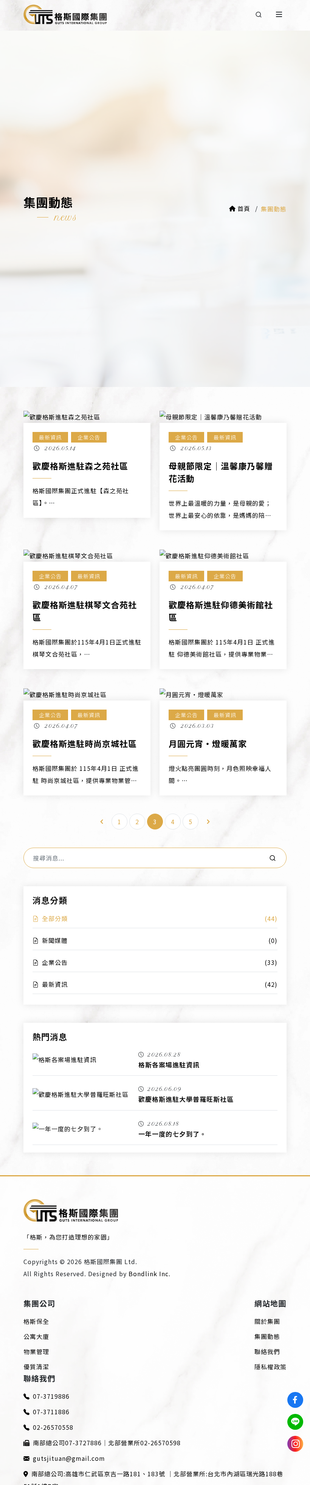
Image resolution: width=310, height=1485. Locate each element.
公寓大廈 (36, 1336)
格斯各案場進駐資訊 (169, 1064)
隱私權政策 (270, 1366)
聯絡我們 (267, 1351)
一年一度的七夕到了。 (172, 1134)
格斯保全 (36, 1321)
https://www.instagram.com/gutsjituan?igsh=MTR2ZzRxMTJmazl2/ (295, 1444)
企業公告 (89, 437)
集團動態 (267, 1336)
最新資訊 (50, 437)
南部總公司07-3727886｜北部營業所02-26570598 (107, 1442)
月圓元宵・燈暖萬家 (208, 743)
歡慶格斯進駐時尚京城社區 (85, 743)
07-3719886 (51, 1396)
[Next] (208, 821)
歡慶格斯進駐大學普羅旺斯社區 (186, 1099)
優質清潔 (36, 1366)
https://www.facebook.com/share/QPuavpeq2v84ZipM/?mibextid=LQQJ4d (295, 1400)
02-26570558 (53, 1427)
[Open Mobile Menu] (279, 14)
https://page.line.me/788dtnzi (295, 1422)
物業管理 (36, 1351)
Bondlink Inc (149, 1273)
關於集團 (267, 1321)
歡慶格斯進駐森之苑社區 (80, 466)
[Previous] (102, 821)
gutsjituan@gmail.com (69, 1458)
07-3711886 (51, 1411)
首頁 (244, 208)
